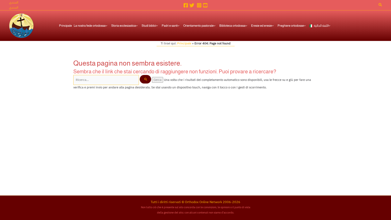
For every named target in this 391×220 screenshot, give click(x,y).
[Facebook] (185, 5)
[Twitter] (191, 5)
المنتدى (13, 7)
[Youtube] (205, 5)
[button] (13, 2)
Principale (184, 43)
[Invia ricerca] (145, 79)
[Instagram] (199, 5)
